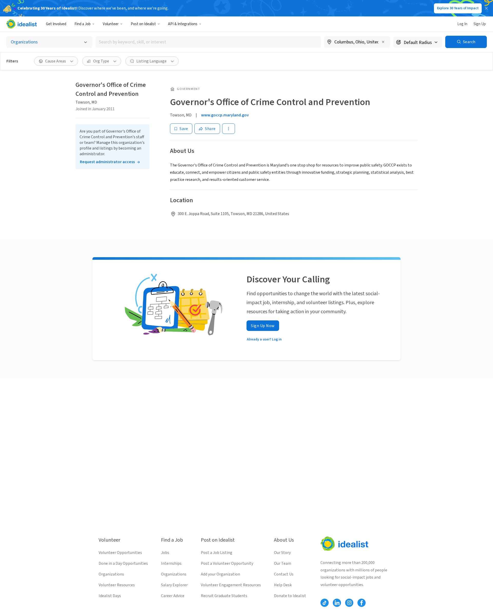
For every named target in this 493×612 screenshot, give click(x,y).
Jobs (165, 552)
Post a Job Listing (216, 552)
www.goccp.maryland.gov (225, 115)
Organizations (111, 574)
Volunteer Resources (117, 585)
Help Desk (283, 585)
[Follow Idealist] (324, 603)
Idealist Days (110, 596)
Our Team (282, 563)
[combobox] (208, 42)
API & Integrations (182, 24)
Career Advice (172, 596)
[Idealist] (21, 24)
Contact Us (283, 574)
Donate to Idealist (290, 596)
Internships (171, 563)
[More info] (357, 42)
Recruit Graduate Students (224, 596)
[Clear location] (383, 41)
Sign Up (479, 24)
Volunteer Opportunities (120, 552)
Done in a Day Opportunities (123, 563)
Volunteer (111, 24)
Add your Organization (220, 574)
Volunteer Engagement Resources (231, 585)
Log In (462, 24)
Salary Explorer (174, 585)
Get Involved (56, 24)
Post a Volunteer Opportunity (227, 563)
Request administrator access (107, 162)
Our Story (282, 552)
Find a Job (82, 24)
